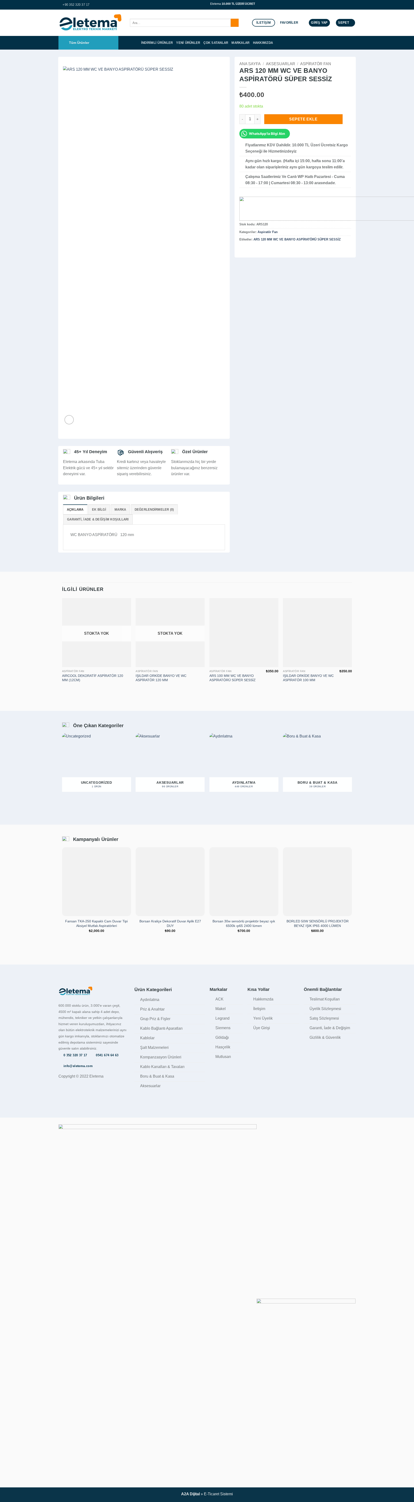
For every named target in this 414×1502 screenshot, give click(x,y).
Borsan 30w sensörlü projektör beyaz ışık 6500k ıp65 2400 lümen (244, 923)
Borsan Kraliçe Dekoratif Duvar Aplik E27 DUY (170, 923)
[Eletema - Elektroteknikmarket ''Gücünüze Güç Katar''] (90, 23)
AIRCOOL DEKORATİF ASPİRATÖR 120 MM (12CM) (92, 678)
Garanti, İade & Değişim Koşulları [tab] (98, 519)
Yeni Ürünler (188, 43)
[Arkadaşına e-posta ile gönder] (254, 249)
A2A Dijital (190, 1494)
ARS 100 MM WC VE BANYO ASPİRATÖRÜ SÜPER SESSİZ (232, 678)
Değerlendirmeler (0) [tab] (154, 509)
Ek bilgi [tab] (99, 509)
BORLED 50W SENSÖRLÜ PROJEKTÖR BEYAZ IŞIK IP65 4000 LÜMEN (318, 923)
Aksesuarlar (280, 64)
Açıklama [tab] (75, 509)
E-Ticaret (211, 1494)
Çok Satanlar (215, 43)
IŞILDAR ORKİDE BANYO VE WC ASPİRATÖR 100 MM (308, 678)
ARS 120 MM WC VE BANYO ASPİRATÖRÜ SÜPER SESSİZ (297, 239)
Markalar (240, 43)
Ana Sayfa (250, 64)
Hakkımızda (263, 43)
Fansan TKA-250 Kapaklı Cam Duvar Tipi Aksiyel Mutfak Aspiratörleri (96, 923)
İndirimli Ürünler (157, 43)
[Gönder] (235, 23)
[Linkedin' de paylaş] (266, 249)
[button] (319, 23)
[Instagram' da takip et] (353, 4)
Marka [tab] (120, 509)
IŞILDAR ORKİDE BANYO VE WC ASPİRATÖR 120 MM (161, 678)
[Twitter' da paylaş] (248, 249)
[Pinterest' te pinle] (260, 249)
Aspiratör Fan (315, 64)
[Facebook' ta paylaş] (242, 249)
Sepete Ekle (303, 119)
